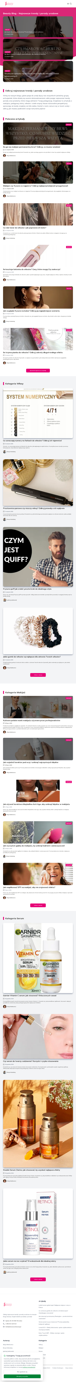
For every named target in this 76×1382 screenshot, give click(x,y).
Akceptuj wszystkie (22, 1376)
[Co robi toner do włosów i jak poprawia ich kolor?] (38, 214)
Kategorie (43, 1340)
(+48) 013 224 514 (10, 1324)
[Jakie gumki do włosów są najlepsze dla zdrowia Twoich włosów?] (38, 631)
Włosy (41, 1344)
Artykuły (42, 1301)
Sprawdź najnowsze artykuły (38, 370)
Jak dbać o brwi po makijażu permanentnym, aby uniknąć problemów (25, 54)
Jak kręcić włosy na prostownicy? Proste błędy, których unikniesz (24, 32)
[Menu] (68, 3)
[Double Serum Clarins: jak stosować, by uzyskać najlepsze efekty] (38, 1123)
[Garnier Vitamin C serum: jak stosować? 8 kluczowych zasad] (38, 958)
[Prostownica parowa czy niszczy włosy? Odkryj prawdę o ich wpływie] (38, 482)
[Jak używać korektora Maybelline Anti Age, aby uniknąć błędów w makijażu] (38, 791)
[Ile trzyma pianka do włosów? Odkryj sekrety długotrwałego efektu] (38, 339)
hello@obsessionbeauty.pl (13, 1327)
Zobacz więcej (38, 675)
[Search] (71, 4)
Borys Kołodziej (11, 451)
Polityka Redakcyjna (57, 1368)
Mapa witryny (69, 1368)
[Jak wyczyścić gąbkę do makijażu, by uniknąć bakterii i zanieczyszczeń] (38, 832)
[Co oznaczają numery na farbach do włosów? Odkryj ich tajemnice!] (38, 413)
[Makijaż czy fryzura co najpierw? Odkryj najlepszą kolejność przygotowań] (38, 172)
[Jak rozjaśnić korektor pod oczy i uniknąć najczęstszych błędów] (38, 749)
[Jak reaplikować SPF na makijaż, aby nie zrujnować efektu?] (38, 874)
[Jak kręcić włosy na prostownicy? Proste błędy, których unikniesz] (38, 26)
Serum (41, 1351)
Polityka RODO (46, 1368)
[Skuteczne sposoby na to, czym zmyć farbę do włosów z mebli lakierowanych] (38, 71)
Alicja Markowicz (11, 667)
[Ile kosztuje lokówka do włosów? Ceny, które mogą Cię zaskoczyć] (38, 256)
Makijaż (41, 1348)
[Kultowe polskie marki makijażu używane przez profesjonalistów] (38, 707)
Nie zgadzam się (22, 1372)
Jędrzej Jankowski (12, 600)
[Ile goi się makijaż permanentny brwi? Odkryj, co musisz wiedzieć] (38, 133)
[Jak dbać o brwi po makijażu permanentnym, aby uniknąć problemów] (38, 49)
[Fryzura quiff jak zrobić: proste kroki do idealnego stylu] (38, 557)
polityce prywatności (29, 1367)
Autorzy (6, 1340)
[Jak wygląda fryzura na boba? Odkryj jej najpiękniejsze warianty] (38, 297)
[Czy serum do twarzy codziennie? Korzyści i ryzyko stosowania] (38, 1036)
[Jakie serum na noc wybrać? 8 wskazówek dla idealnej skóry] (38, 1223)
